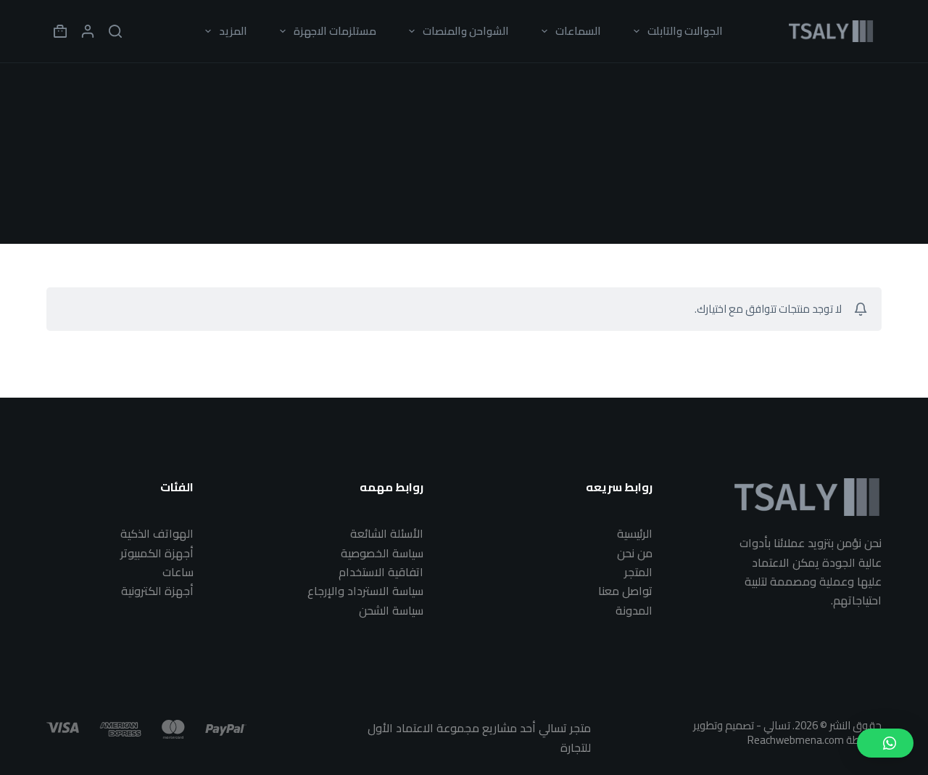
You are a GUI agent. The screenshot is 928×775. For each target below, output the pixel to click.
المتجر (638, 572)
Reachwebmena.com (795, 739)
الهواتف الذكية (157, 533)
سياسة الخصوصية (382, 553)
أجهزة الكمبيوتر (157, 553)
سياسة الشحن (391, 610)
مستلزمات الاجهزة (335, 30)
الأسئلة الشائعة (386, 533)
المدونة (634, 610)
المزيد (233, 30)
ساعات (178, 572)
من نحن (634, 553)
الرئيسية (634, 533)
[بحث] (115, 31)
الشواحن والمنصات (466, 30)
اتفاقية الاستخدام (381, 572)
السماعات (578, 30)
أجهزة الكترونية (157, 591)
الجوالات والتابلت (685, 30)
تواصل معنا (625, 591)
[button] (885, 743)
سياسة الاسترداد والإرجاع (365, 591)
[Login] (87, 31)
